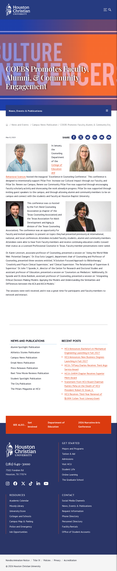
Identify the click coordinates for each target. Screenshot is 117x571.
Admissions (67, 458)
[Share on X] (80, 137)
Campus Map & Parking (21, 521)
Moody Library (16, 505)
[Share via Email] (101, 137)
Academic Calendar (19, 500)
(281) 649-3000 (18, 463)
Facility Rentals (70, 526)
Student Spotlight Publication (26, 378)
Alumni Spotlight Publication (25, 347)
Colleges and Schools (20, 516)
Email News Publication (23, 362)
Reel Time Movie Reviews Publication (30, 373)
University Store (17, 511)
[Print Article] (108, 137)
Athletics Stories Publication (25, 352)
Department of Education (56, 424)
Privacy (57, 560)
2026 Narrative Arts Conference (89, 424)
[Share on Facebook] (73, 137)
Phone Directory (70, 516)
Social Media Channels (73, 500)
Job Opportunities (18, 531)
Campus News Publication (44, 124)
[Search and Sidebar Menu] (106, 10)
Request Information (72, 511)
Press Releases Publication (24, 367)
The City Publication (21, 383)
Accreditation (70, 560)
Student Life (68, 469)
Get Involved (32, 424)
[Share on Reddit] (87, 137)
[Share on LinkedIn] (94, 137)
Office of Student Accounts (76, 531)
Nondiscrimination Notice (18, 560)
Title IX (36, 560)
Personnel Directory (72, 521)
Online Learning (70, 474)
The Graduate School (73, 479)
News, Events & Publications (77, 505)
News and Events (20, 124)
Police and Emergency (20, 526)
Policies (47, 560)
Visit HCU (67, 464)
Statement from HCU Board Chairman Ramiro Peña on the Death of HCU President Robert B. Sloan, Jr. (83, 385)
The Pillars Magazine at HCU (25, 388)
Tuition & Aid (68, 453)
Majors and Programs (73, 448)
